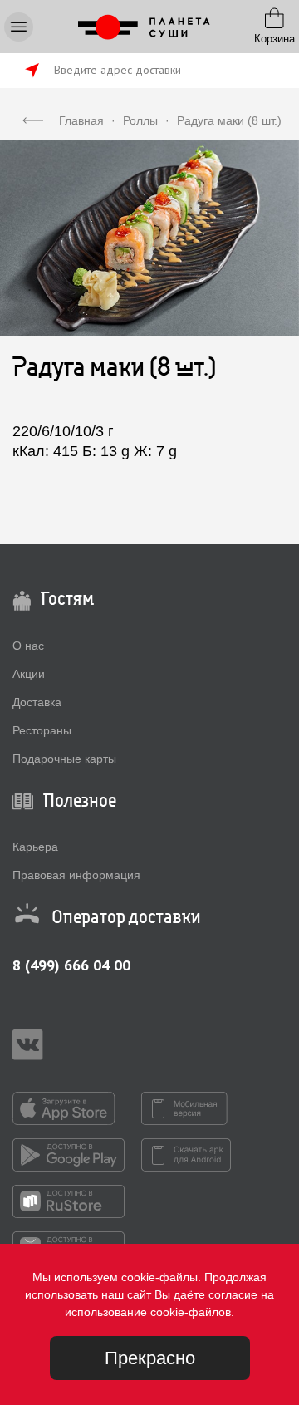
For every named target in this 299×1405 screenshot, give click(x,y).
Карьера (35, 846)
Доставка (36, 702)
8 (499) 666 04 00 (71, 965)
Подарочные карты (64, 758)
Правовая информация (76, 875)
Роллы (140, 120)
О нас (28, 645)
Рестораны (41, 730)
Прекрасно (150, 1358)
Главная (81, 120)
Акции (28, 673)
